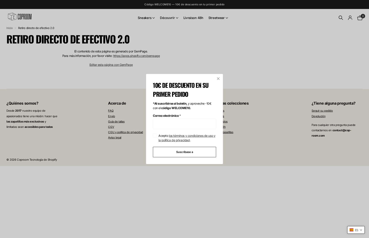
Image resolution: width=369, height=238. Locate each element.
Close (218, 78)
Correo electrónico (167, 115)
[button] (356, 230)
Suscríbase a (184, 152)
